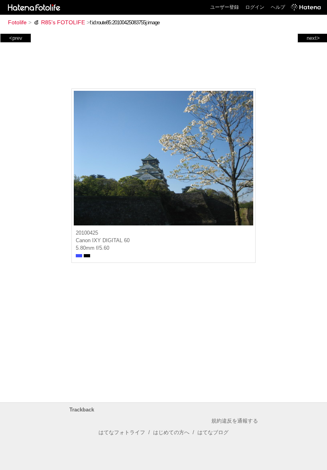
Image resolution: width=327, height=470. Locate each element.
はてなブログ (213, 432)
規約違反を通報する (234, 421)
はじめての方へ (171, 432)
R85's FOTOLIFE (63, 22)
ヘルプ (278, 7)
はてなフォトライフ (121, 432)
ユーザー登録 (224, 7)
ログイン (254, 7)
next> (313, 38)
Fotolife (17, 22)
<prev (15, 38)
